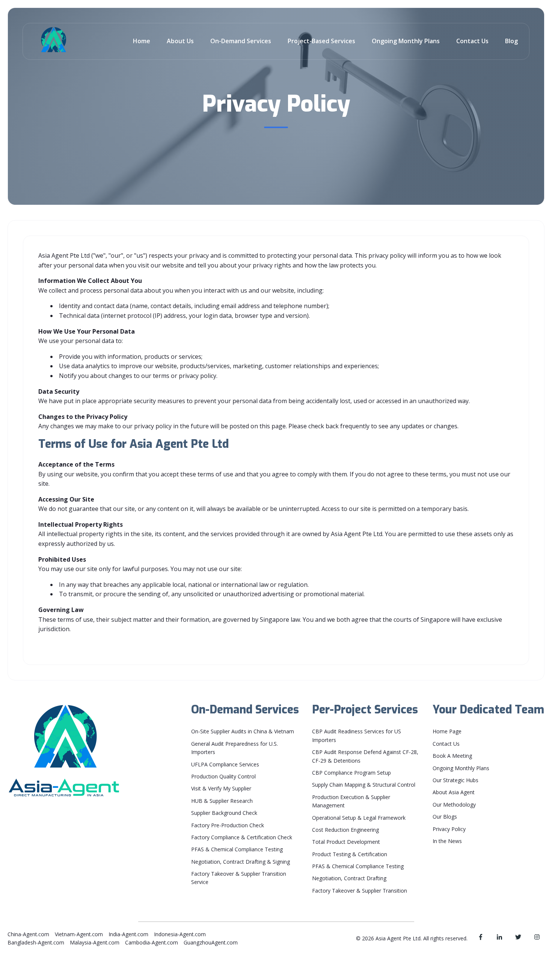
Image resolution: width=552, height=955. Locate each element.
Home (141, 41)
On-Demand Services (240, 41)
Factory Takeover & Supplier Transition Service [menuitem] (238, 877)
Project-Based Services (321, 41)
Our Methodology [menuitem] (454, 804)
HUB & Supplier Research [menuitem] (222, 800)
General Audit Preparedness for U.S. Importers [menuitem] (234, 748)
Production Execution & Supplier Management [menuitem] (351, 801)
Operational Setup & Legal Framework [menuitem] (359, 817)
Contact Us (472, 41)
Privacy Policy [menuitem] (449, 829)
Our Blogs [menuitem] (445, 816)
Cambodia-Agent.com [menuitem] (151, 942)
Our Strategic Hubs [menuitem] (455, 780)
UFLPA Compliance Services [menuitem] (225, 764)
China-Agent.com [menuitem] (28, 934)
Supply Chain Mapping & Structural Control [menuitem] (363, 784)
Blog (511, 41)
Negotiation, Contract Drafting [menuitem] (349, 878)
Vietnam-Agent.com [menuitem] (79, 934)
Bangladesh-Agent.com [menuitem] (36, 942)
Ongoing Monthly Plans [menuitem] (461, 768)
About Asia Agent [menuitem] (454, 792)
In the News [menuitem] (447, 841)
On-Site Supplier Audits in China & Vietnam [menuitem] (242, 731)
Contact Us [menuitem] (446, 743)
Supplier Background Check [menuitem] (224, 812)
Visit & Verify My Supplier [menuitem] (221, 788)
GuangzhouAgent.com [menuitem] (211, 942)
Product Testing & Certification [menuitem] (349, 854)
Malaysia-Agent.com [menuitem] (94, 942)
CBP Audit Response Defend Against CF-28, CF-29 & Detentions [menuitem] (365, 756)
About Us (180, 41)
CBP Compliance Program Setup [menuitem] (351, 772)
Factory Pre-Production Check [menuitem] (227, 825)
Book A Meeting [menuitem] (452, 755)
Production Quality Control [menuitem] (223, 776)
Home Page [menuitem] (447, 731)
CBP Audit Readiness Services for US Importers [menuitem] (356, 735)
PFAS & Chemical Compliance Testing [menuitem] (237, 849)
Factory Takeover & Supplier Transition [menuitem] (359, 890)
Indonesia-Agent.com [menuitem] (180, 934)
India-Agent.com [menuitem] (128, 934)
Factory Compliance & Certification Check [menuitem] (241, 837)
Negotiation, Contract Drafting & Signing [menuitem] (240, 861)
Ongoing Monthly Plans (406, 41)
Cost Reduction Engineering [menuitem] (345, 829)
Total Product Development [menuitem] (346, 841)
